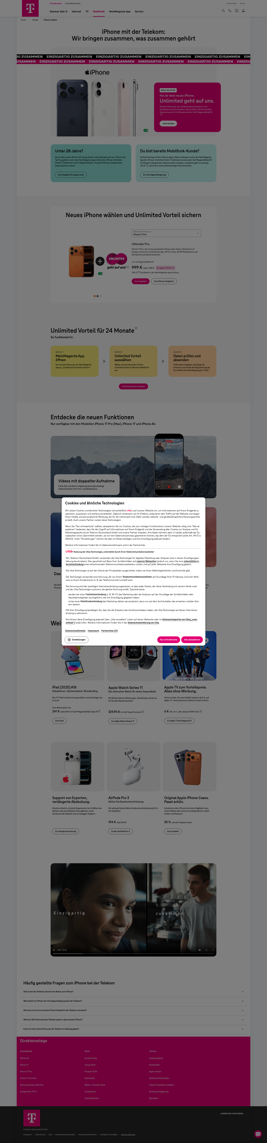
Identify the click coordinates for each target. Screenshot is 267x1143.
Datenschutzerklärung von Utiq (143, 622)
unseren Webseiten (146, 561)
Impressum (93, 630)
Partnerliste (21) (109, 630)
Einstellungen (79, 639)
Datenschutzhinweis (75, 630)
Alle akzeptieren (192, 639)
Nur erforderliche (168, 639)
